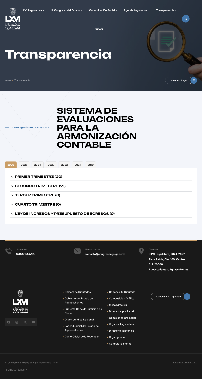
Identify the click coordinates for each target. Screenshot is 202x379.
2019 (91, 164)
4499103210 (25, 254)
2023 (51, 164)
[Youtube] (33, 322)
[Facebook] (9, 322)
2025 (24, 164)
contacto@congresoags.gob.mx (105, 254)
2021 (78, 164)
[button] (186, 19)
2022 (64, 164)
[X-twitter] (25, 322)
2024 (37, 164)
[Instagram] (17, 322)
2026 (10, 164)
